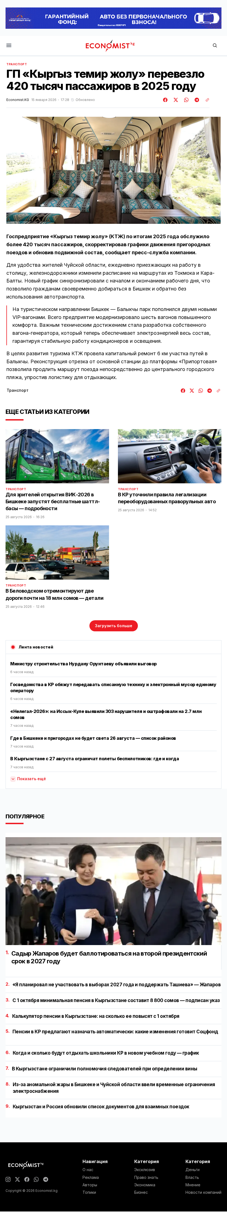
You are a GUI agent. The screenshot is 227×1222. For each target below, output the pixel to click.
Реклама (90, 1177)
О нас (87, 1169)
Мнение (192, 1185)
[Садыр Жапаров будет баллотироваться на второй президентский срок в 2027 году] (113, 891)
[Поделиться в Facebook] (165, 100)
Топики (89, 1192)
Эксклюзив (144, 1169)
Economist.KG (17, 100)
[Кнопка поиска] (214, 46)
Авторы (89, 1185)
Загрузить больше (113, 625)
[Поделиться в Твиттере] (175, 100)
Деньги (192, 1169)
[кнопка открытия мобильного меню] (9, 46)
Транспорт (16, 64)
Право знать (146, 1177)
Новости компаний (203, 1192)
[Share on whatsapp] (185, 100)
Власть (192, 1177)
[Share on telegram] (196, 100)
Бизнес (141, 1192)
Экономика (144, 1185)
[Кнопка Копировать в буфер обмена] (205, 100)
